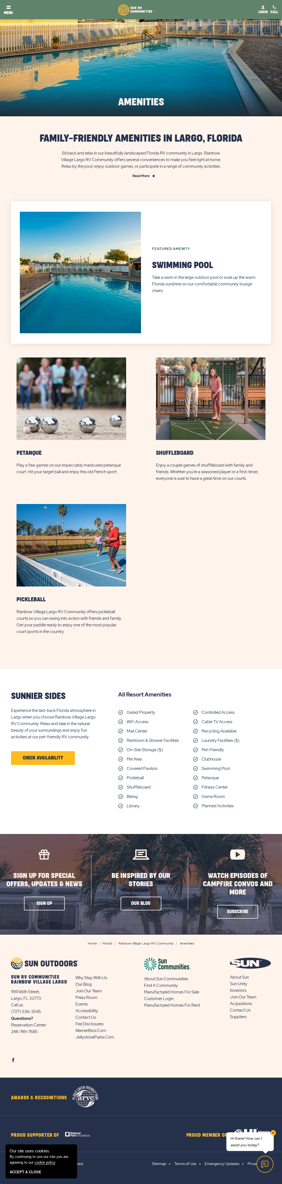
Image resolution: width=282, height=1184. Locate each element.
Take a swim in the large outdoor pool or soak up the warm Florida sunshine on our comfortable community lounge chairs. (204, 284)
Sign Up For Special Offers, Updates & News (44, 880)
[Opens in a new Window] (79, 1134)
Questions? (22, 1018)
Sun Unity (238, 984)
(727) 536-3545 (26, 1011)
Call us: (17, 1005)
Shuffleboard (174, 453)
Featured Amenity (171, 249)
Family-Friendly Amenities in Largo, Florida (141, 139)
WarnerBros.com (90, 1030)
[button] (43, 758)
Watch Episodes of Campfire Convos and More (238, 884)
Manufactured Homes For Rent (172, 1005)
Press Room (86, 997)
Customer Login (158, 998)
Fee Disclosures (89, 1024)
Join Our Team (88, 991)
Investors (238, 990)
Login (263, 12)
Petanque (29, 453)
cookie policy (44, 1162)
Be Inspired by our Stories (141, 880)
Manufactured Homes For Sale (171, 992)
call (274, 12)
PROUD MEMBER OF (207, 1135)
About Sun (239, 977)
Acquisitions (241, 1003)
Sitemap (159, 1163)
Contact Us (85, 1017)
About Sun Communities (166, 979)
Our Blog (83, 984)
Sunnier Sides (38, 696)
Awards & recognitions (39, 1098)
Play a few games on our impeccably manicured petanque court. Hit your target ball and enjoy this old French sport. (69, 468)
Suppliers (238, 1017)
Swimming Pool (182, 265)
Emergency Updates (222, 1163)
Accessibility (86, 1011)
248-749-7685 (24, 1031)
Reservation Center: (29, 1025)
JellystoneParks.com (94, 1037)
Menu (8, 13)
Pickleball (31, 599)
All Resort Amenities (144, 694)
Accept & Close (25, 1172)
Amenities (141, 102)
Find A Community (161, 985)
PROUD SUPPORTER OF (35, 1135)
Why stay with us (91, 978)
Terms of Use (185, 1163)
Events (81, 1004)
